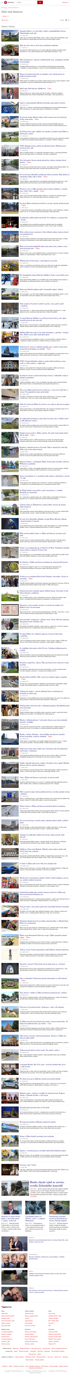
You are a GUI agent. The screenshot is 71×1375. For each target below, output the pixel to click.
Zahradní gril (32, 1354)
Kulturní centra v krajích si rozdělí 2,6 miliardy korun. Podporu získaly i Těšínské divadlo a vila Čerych (42, 1094)
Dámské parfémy (41, 1357)
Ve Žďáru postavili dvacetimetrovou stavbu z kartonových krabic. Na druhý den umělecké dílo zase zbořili (44, 1022)
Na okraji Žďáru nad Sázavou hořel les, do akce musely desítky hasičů (44, 203)
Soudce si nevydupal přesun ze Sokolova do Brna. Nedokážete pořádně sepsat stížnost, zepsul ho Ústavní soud (44, 549)
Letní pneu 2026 (52, 1331)
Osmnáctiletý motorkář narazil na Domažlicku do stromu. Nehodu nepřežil (58, 1218)
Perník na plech (5, 1344)
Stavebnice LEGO (30, 1357)
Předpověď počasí (25, 1348)
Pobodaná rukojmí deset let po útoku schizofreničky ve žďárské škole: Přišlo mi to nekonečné (44, 922)
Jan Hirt (27, 1318)
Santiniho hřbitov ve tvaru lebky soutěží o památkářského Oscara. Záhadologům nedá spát (43, 32)
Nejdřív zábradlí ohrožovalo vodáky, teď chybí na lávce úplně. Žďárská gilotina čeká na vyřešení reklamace (44, 764)
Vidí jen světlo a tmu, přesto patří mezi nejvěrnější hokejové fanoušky (44, 906)
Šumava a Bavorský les (31, 1336)
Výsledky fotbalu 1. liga (54, 1316)
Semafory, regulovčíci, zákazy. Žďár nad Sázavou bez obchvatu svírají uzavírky (44, 663)
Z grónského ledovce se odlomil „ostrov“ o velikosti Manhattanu (35, 1218)
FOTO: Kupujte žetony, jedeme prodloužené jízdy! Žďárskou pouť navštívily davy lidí (43, 147)
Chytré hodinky (30, 1359)
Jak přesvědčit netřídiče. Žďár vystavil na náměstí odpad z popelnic (43, 677)
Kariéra (22, 1366)
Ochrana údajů (53, 1366)
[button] (10, 35)
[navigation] (2, 2)
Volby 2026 (4, 1313)
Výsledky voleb (5, 1318)
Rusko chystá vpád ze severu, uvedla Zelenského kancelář (47, 1183)
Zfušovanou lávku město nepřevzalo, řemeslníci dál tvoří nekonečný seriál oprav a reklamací (44, 749)
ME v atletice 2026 (53, 1320)
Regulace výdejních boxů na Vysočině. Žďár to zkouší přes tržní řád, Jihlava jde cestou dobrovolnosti (44, 448)
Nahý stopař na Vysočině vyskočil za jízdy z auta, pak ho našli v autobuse (42, 304)
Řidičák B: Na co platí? (54, 1339)
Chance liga (51, 1313)
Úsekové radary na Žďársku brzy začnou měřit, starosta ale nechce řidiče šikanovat (43, 505)
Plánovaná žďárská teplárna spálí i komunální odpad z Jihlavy (41, 289)
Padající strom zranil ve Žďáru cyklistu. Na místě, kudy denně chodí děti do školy (44, 434)
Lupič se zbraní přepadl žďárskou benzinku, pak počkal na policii (42, 103)
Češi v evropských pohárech (59, 1348)
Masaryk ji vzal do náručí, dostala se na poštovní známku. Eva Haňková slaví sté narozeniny (42, 606)
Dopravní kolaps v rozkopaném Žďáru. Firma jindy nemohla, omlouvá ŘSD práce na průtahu (44, 462)
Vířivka (39, 1354)
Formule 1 (51, 1323)
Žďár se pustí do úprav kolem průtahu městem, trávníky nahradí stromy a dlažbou (45, 793)
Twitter (10, 1366)
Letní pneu (50, 1357)
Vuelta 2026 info (29, 1313)
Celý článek (33, 1196)
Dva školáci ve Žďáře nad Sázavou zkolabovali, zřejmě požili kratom (44, 562)
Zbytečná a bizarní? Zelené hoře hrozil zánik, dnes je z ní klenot (42, 964)
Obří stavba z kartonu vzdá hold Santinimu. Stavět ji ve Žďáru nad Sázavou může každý (43, 1037)
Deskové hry (57, 1357)
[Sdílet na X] (69, 20)
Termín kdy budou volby (7, 1320)
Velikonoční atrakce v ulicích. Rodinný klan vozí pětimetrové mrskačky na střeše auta (41, 692)
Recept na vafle (5, 1341)
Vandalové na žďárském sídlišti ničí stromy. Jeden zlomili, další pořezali (42, 836)
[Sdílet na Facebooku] (66, 20)
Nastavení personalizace (35, 1368)
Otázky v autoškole (53, 1341)
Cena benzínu (46, 1348)
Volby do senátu (5, 1323)
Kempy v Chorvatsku (30, 1331)
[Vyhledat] (40, 2)
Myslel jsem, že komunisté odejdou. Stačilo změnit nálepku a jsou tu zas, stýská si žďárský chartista (44, 879)
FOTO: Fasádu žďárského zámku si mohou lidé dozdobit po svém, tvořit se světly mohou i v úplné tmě (43, 362)
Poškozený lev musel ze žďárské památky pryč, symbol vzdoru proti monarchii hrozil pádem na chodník (43, 348)
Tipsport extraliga (53, 1318)
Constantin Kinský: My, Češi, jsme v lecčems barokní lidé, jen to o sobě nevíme (43, 1065)
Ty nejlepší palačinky (7, 1331)
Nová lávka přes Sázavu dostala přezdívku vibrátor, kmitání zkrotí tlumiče (43, 161)
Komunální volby (5, 1325)
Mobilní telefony (19, 1357)
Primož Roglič (28, 1323)
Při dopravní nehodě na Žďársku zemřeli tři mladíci (38, 1122)
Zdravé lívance (5, 1336)
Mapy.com (16, 1348)
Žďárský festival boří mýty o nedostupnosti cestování (38, 260)
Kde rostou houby (36, 1348)
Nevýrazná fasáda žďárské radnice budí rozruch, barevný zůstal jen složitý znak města (43, 118)
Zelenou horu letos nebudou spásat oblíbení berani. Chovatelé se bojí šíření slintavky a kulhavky (44, 592)
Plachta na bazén (23, 1351)
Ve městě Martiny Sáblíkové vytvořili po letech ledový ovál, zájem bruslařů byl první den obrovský (43, 319)
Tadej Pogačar (29, 1320)
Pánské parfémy (39, 1359)
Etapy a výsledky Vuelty (31, 1316)
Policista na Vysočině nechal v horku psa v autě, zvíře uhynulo (42, 1007)
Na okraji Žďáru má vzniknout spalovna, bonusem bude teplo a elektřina (41, 635)
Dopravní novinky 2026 (54, 1336)
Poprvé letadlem (29, 1334)
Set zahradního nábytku (57, 1351)
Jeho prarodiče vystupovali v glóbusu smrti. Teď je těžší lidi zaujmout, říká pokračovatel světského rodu (44, 620)
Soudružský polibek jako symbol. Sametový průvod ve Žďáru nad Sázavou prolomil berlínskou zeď (42, 893)
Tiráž (26, 1366)
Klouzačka (47, 1351)
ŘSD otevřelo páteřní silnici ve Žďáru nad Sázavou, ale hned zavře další (43, 534)
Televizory (65, 1357)
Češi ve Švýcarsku (30, 1339)
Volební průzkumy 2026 (7, 1316)
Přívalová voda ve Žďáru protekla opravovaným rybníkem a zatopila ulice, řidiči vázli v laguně (43, 190)
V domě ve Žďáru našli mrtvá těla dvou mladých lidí (38, 863)
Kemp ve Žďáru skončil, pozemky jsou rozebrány (37, 1136)
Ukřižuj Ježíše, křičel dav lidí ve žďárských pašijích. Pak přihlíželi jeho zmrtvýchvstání (45, 706)
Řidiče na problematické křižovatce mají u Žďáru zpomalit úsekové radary (43, 936)
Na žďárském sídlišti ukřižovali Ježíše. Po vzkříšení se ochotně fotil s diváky (43, 218)
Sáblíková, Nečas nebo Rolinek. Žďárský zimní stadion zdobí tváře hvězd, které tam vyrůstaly (43, 850)
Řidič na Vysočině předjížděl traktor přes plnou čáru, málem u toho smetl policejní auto (43, 247)
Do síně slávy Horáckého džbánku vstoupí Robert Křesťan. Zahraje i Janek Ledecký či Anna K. (43, 520)
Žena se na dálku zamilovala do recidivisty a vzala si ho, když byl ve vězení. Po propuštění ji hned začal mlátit (44, 391)
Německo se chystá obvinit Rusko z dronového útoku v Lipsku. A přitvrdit (10, 1218)
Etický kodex (44, 1366)
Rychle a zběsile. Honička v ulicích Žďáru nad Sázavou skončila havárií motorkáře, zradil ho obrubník (42, 735)
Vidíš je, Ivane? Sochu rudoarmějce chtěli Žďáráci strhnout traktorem (44, 949)
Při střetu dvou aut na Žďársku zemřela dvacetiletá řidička (40, 1079)
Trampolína (33, 1351)
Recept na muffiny (6, 1334)
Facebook (4, 1366)
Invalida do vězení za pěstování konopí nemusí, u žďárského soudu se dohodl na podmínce (44, 376)
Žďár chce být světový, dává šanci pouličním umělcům (39, 45)
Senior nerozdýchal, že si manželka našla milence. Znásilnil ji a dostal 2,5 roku (44, 477)
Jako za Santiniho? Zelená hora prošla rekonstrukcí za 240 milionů (43, 978)
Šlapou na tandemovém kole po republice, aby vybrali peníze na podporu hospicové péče (42, 75)
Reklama (16, 1366)
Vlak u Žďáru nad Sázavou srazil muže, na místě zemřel (39, 777)
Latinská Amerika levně (31, 1341)
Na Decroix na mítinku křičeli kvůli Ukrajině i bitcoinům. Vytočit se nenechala (44, 577)
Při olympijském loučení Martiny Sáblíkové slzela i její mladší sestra (44, 275)
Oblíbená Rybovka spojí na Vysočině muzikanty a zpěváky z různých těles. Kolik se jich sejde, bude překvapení (44, 333)
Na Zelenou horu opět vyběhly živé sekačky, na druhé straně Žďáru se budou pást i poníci (44, 132)
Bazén (16, 1351)
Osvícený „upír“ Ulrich (28, 1165)
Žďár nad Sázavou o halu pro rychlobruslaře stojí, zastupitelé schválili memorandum (44, 60)
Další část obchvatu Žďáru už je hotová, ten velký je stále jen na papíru (44, 404)
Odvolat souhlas (63, 1366)
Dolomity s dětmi (29, 1344)
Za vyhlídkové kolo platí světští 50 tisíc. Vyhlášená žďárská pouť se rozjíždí (43, 649)
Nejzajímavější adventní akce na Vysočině (34, 1107)
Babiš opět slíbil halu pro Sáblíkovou (33, 88)
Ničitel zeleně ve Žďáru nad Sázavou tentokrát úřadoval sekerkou (42, 806)
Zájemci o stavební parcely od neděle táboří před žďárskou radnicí (43, 1150)
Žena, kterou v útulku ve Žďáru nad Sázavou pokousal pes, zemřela (43, 992)
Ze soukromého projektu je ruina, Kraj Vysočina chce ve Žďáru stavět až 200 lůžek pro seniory (44, 419)
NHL (49, 1325)
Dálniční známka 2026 (54, 1334)
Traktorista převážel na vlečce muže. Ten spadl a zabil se (40, 1050)
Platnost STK (52, 1344)
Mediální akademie (34, 1366)
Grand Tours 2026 (30, 1325)
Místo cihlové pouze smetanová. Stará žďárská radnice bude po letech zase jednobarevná (44, 233)
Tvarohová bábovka (6, 1339)
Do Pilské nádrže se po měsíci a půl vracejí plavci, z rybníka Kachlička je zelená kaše (41, 491)
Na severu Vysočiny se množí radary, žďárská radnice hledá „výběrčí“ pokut (44, 821)
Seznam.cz (65, 2)
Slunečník (40, 1351)
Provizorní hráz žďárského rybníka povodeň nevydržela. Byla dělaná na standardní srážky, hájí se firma (44, 175)
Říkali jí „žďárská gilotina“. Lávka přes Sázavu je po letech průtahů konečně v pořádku (43, 721)
